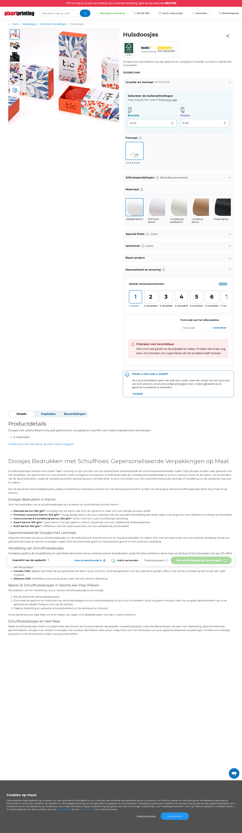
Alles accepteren (174, 816)
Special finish (135, 234)
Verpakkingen (29, 24)
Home (15, 24)
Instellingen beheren (146, 816)
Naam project (135, 257)
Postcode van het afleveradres (199, 320)
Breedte (133, 115)
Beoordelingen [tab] (75, 414)
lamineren (133, 245)
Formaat (131, 137)
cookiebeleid (86, 809)
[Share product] (227, 36)
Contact (138, 393)
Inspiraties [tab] (48, 414)
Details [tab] (22, 414)
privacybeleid (64, 809)
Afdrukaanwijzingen (140, 177)
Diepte (185, 115)
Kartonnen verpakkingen (53, 24)
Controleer (219, 327)
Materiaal (132, 189)
